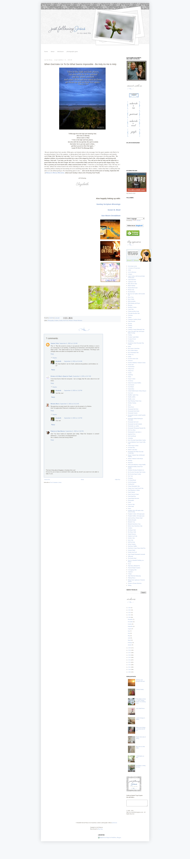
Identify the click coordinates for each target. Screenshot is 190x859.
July (129, 631)
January (130, 645)
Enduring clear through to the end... (140, 680)
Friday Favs (131, 370)
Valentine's (130, 572)
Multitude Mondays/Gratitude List (136, 470)
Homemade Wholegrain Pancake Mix (136, 428)
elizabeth (58, 361)
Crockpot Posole (132, 339)
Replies (55, 358)
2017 (129, 652)
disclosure (60, 51)
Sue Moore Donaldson (110, 216)
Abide (129, 270)
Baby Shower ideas (132, 283)
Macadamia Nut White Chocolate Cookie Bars (135, 452)
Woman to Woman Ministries (55, 173)
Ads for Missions (132, 272)
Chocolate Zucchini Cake (134, 313)
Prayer (129, 508)
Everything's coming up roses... (141, 766)
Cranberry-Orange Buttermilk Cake (136, 329)
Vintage (130, 573)
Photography (51, 320)
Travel (129, 563)
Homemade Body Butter (133, 411)
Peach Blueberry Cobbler (134, 490)
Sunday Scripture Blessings (108, 204)
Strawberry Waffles (132, 546)
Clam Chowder (131, 321)
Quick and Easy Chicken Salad (135, 518)
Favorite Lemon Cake (133, 358)
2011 (129, 667)
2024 (129, 607)
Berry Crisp (130, 297)
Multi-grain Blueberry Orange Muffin (137, 464)
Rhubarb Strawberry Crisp (134, 524)
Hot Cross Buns (132, 430)
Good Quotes (131, 384)
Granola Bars (131, 389)
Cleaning (130, 325)
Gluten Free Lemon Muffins (134, 383)
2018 (129, 650)
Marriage (130, 460)
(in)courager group (132, 266)
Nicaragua (130, 478)
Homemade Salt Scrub (133, 422)
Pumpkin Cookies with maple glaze (136, 514)
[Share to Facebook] (70, 318)
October (130, 624)
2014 (129, 660)
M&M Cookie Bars (132, 449)
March (129, 640)
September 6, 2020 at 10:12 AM (69, 404)
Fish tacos (130, 360)
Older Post (117, 479)
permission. (114, 822)
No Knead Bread (132, 480)
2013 (129, 662)
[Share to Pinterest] (72, 318)
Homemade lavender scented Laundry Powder (137, 415)
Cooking (130, 327)
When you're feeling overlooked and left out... (140, 729)
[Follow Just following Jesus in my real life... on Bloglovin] (135, 226)
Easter (129, 346)
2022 (129, 612)
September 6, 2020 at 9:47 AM (82, 376)
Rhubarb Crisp (131, 522)
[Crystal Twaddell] (110, 282)
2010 (129, 669)
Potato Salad (131, 506)
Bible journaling (131, 301)
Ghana (129, 376)
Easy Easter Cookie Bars (134, 348)
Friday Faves (131, 368)
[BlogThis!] (66, 318)
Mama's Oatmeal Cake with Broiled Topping (136, 455)
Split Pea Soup (131, 542)
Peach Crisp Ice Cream (133, 494)
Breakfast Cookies (132, 307)
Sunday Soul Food (63, 320)
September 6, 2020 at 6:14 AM (73, 361)
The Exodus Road (132, 558)
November (130, 621)
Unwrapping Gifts (132, 570)
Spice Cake (130, 540)
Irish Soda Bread (132, 436)
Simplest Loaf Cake (132, 536)
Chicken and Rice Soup (133, 311)
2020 (129, 617)
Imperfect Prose (131, 434)
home (46, 51)
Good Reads (131, 386)
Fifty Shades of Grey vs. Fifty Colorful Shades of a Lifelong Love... (141, 701)
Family (129, 356)
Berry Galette (131, 299)
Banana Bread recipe (133, 287)
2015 (129, 657)
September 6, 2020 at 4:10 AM (68, 343)
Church (129, 317)
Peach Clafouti (131, 492)
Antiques (130, 274)
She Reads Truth (132, 530)
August (130, 628)
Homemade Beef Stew (133, 409)
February (130, 642)
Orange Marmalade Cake (134, 486)
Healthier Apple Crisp (133, 395)
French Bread (131, 366)
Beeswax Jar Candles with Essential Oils (136, 294)
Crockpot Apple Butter (133, 337)
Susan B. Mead (114, 210)
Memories (130, 462)
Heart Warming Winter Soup (134, 401)
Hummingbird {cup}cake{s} (135, 432)
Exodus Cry (130, 354)
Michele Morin (55, 404)
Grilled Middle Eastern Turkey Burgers (137, 391)
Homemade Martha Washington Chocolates (135, 419)
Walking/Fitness (131, 578)
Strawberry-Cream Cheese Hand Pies (136, 548)
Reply (52, 354)
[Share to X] (68, 318)
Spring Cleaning (132, 544)
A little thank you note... (140, 756)
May (129, 635)
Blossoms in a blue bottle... (140, 747)
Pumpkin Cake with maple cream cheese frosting (135, 511)
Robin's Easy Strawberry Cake (135, 526)
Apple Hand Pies (132, 279)
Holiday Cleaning (132, 403)
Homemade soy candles (133, 426)
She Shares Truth (132, 532)
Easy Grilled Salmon (133, 350)
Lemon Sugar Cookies (133, 445)
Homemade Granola (132, 413)
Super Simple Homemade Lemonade (136, 554)
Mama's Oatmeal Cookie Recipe (135, 458)
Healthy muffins (131, 397)
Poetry (129, 502)
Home (82, 479)
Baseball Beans (131, 291)
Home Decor (131, 407)
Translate (138, 220)
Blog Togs (100, 829)
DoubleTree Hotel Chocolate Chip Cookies (136, 343)
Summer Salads (131, 550)
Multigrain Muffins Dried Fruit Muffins (135, 467)
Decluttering (131, 341)
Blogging (130, 305)
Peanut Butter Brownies (133, 498)
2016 (129, 655)
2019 (129, 648)
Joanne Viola (55, 343)
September (130, 626)
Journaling (130, 438)
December (130, 619)
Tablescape (130, 556)
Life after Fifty (131, 447)
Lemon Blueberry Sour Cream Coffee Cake (136, 442)
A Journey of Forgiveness (134, 268)
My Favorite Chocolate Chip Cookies (136, 472)
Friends (130, 372)
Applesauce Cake (132, 281)
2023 (129, 610)
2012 (129, 664)
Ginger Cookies (131, 378)
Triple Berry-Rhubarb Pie (134, 565)
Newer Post (47, 479)
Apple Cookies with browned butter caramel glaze (136, 276)
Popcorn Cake (131, 504)
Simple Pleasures (132, 534)
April (129, 638)
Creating (130, 335)
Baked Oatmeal (131, 285)
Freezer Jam (131, 364)
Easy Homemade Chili (133, 352)
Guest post (130, 393)
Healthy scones (131, 399)
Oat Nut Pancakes (132, 482)
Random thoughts (132, 520)
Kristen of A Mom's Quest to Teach (61, 376)
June (129, 633)
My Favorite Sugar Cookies (134, 474)
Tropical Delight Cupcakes (134, 567)
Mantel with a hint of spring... (141, 737)
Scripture (56, 320)
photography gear (72, 51)
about (52, 51)
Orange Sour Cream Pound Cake (135, 488)
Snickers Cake (131, 538)
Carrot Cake (131, 309)
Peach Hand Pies (132, 496)
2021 (129, 615)
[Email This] (64, 318)
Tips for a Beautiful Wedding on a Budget (136, 560)
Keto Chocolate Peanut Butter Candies (137, 440)
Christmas (130, 315)
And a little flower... (140, 708)
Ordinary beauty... (140, 689)
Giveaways (130, 380)
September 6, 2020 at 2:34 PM (75, 431)
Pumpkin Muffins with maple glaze (136, 516)
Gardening (130, 374)
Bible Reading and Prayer (134, 303)
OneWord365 (131, 484)
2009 (129, 672)
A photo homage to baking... (140, 718)
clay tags (130, 323)
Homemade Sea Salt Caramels (135, 424)
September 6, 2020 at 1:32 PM (73, 390)
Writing (129, 585)
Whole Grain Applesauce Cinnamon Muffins (136, 580)
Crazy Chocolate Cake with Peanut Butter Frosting (136, 332)
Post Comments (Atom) (55, 482)
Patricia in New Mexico (58, 431)
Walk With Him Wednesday (134, 576)
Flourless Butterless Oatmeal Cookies (137, 362)
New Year (130, 476)
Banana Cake (131, 289)
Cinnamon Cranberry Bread (134, 319)
